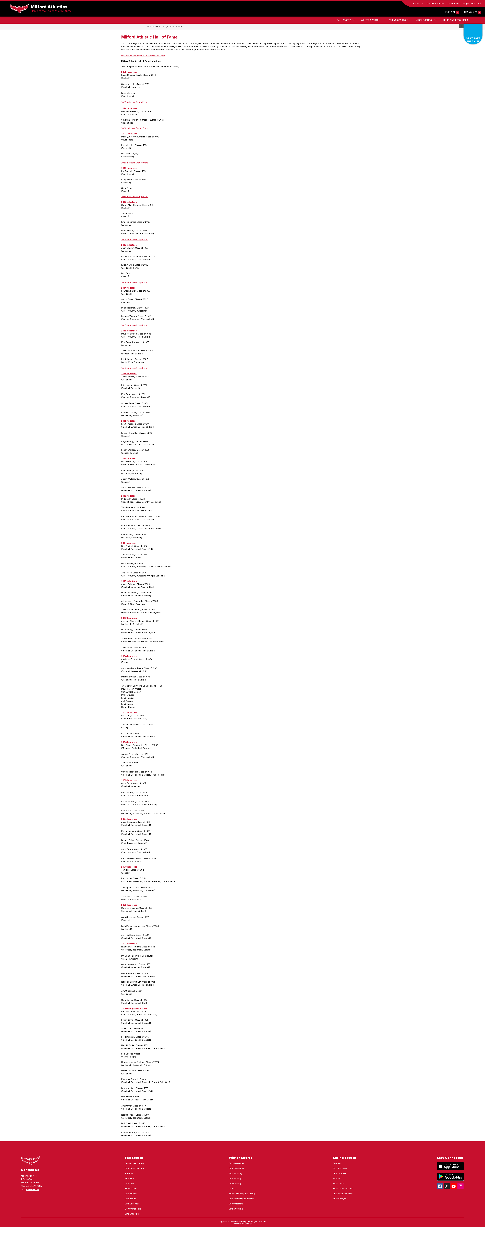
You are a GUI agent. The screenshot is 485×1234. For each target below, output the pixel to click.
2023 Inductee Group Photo (134, 162)
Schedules (453, 3)
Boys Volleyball (340, 1198)
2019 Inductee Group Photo (134, 239)
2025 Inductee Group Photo (134, 102)
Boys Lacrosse (340, 1168)
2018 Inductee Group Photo (134, 282)
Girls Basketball (236, 1168)
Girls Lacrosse (339, 1173)
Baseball (337, 1163)
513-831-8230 (32, 1189)
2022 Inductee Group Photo (134, 196)
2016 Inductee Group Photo (134, 368)
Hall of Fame (176, 26)
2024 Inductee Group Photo (134, 128)
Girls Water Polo (133, 1214)
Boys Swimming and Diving (242, 1193)
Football (129, 1173)
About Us (418, 3)
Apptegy (248, 1224)
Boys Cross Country (134, 1163)
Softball (336, 1178)
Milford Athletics (155, 26)
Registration (469, 3)
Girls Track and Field (343, 1193)
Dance (232, 1188)
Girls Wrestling (236, 1208)
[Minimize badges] (461, 26)
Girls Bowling (235, 1178)
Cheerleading (235, 1183)
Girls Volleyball (132, 1203)
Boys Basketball (236, 1163)
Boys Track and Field (343, 1188)
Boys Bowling (235, 1173)
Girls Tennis (130, 1198)
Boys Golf (129, 1178)
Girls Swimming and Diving (241, 1198)
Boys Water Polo (133, 1208)
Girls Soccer (131, 1193)
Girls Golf (129, 1183)
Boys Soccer (131, 1188)
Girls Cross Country (134, 1168)
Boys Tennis (339, 1183)
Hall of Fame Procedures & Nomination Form (143, 55)
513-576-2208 (35, 1186)
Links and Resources (455, 20)
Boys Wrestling (236, 1203)
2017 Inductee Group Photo (134, 325)
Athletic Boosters (435, 3)
